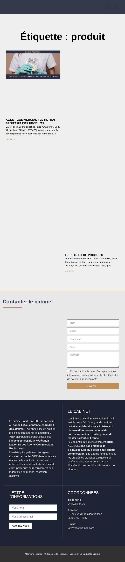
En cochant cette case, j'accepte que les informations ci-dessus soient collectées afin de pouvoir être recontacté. (92, 375)
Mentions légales (33, 554)
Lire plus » (10, 139)
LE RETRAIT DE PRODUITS (84, 255)
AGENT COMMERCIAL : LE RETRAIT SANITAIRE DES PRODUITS (31, 121)
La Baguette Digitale (89, 554)
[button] (116, 7)
